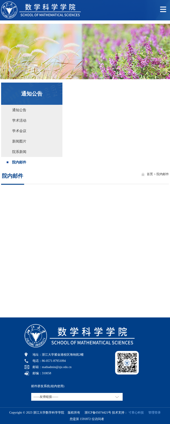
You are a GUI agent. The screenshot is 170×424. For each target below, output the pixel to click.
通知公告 (31, 94)
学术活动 (19, 120)
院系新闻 (19, 152)
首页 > (151, 174)
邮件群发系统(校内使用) (47, 386)
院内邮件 (19, 162)
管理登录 (153, 412)
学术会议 (19, 131)
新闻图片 (19, 141)
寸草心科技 (136, 412)
